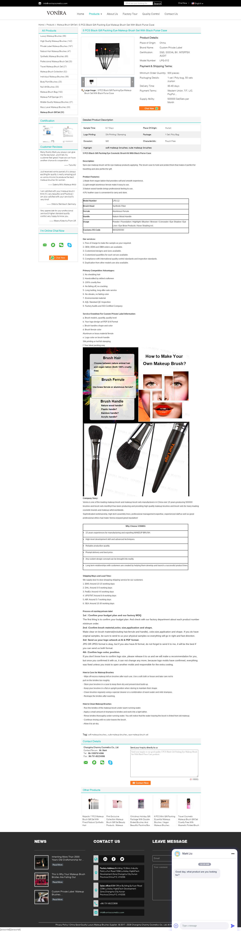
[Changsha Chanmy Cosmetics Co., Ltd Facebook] (114, 858)
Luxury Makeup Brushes (51, 36)
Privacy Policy (62, 924)
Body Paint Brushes (49, 81)
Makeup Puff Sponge (49, 97)
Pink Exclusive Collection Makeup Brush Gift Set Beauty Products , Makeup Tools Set (115, 822)
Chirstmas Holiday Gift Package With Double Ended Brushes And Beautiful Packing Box (140, 820)
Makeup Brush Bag (48, 92)
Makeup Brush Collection (51, 71)
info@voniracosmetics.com (55, 3)
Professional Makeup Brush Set (54, 61)
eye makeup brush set (138, 734)
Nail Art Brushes (47, 87)
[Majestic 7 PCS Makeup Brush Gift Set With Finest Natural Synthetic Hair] (93, 804)
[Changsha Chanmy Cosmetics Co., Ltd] (56, 13)
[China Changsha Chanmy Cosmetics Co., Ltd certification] (48, 134)
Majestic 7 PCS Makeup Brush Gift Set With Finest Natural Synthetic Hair (93, 820)
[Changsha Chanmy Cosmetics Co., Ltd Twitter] (122, 858)
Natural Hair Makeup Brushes (53, 51)
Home (80, 13)
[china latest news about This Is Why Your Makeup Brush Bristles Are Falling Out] (41, 879)
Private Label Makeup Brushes (54, 46)
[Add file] (176, 925)
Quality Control (151, 13)
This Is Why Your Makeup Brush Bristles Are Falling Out (68, 875)
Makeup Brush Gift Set (67, 24)
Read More (57, 864)
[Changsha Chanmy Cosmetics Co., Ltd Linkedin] (105, 858)
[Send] (232, 925)
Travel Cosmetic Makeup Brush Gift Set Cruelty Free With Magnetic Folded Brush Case (188, 822)
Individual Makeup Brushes (52, 76)
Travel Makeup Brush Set (51, 66)
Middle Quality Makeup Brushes (54, 102)
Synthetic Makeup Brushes (52, 56)
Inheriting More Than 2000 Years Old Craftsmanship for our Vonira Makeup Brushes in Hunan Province (67, 858)
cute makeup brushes (117, 734)
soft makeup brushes (97, 734)
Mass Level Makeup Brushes (53, 107)
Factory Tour (130, 13)
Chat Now (149, 108)
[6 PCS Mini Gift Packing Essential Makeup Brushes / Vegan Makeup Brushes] (164, 804)
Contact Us (171, 13)
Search (157, 3)
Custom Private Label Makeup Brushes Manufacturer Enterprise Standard (68, 893)
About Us (112, 13)
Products (94, 13)
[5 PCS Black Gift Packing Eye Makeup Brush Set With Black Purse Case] (107, 56)
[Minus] (233, 854)
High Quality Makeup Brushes (53, 41)
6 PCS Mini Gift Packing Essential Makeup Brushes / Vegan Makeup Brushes (164, 820)
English (198, 3)
